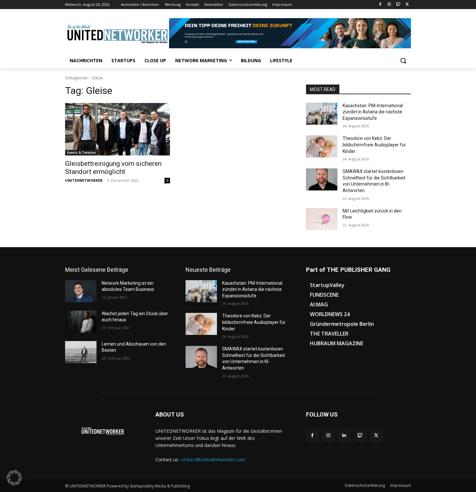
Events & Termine (81, 152)
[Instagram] (389, 4)
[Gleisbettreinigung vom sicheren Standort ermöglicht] (117, 129)
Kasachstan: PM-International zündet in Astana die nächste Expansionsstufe (373, 112)
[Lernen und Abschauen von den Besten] (80, 352)
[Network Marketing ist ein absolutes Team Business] (80, 291)
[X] (407, 4)
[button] (403, 60)
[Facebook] (380, 4)
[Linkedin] (344, 435)
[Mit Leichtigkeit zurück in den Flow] (321, 219)
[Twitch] (398, 4)
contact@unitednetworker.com (212, 459)
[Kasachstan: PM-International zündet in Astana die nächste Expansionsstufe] (321, 114)
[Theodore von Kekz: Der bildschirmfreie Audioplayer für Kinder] (321, 146)
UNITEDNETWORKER (84, 180)
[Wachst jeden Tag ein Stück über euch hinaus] (80, 322)
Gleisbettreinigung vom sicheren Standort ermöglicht (113, 168)
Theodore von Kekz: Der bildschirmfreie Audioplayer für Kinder (374, 145)
